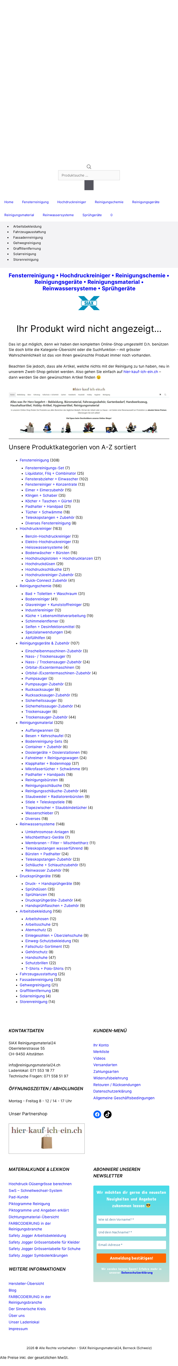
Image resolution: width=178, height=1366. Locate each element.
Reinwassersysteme (58, 215)
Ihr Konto (101, 1045)
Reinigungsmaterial (19, 215)
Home (8, 202)
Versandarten (105, 1065)
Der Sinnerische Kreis (27, 1309)
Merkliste (101, 1051)
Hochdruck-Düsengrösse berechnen (40, 1184)
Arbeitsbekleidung (27, 226)
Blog (12, 1290)
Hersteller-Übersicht (26, 1283)
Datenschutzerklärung (112, 1091)
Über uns (17, 1315)
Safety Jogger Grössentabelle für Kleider (44, 1242)
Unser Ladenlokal (24, 1322)
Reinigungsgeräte (146, 202)
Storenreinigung (25, 259)
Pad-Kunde (18, 1197)
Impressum (18, 1329)
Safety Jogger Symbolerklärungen (38, 1255)
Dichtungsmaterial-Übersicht (34, 1217)
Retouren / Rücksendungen (117, 1085)
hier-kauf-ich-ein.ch (141, 372)
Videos (99, 1058)
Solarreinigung (24, 254)
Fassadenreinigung (28, 237)
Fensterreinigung (35, 202)
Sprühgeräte (92, 215)
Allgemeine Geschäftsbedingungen (124, 1098)
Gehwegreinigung (27, 243)
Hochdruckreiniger (71, 202)
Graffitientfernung (27, 248)
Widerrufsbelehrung (110, 1078)
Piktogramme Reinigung (29, 1204)
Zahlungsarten (106, 1071)
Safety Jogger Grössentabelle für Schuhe (45, 1249)
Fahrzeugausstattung (29, 232)
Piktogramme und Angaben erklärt (39, 1210)
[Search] (89, 185)
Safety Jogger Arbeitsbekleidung (37, 1235)
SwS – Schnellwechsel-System (35, 1190)
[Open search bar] (89, 168)
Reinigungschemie (109, 202)
